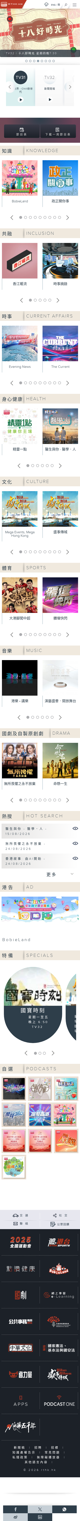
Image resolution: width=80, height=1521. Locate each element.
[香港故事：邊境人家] (14, 1167)
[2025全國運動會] (21, 1242)
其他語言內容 (37, 1462)
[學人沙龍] (40, 1088)
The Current (60, 367)
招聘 (39, 1447)
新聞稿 (20, 1447)
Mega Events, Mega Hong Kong (20, 534)
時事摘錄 (60, 284)
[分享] (54, 1215)
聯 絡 (24, 1223)
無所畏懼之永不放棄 (20, 784)
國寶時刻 (33, 1011)
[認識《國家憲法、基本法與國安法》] (59, 1348)
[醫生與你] (66, 1088)
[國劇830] (21, 1295)
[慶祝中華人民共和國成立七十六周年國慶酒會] (14, 1141)
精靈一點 (20, 449)
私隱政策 (21, 1457)
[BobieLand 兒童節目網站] (59, 1268)
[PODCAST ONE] (59, 1400)
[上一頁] (10, 87)
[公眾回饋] (53, 1224)
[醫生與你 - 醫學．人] (75, 828)
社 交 (63, 1215)
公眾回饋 (63, 1224)
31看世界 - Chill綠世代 (20, 90)
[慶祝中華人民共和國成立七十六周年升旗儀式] (40, 1141)
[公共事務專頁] (21, 1321)
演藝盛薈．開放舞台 (60, 701)
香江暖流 (20, 284)
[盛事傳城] (59, 1374)
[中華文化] (21, 1348)
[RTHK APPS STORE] (21, 1400)
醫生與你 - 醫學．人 (60, 449)
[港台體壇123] (14, 1088)
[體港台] (59, 1242)
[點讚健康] (21, 1268)
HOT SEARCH (44, 816)
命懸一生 (60, 784)
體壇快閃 (60, 618)
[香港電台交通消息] (15, 1215)
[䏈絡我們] (15, 1223)
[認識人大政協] (66, 1141)
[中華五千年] (21, 1427)
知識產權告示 (24, 1452)
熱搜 (7, 816)
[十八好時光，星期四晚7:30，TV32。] (40, 33)
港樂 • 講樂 (19, 701)
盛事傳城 (60, 532)
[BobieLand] (40, 921)
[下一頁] (70, 87)
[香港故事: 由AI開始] (75, 858)
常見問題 (53, 1452)
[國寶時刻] (33, 987)
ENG (53, 4)
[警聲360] (14, 1114)
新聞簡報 (49, 88)
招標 (56, 1447)
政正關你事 (60, 201)
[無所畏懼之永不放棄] (75, 843)
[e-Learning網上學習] (59, 1295)
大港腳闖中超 (19, 618)
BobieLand (20, 201)
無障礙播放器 (49, 1457)
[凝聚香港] (40, 1114)
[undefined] (46, 4)
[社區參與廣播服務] (59, 1321)
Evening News (20, 367)
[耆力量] (21, 1374)
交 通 (24, 1215)
